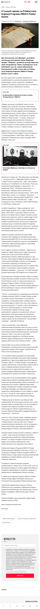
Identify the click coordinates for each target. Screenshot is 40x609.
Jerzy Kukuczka (6, 522)
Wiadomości (18, 21)
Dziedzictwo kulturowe (29, 21)
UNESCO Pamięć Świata (8, 518)
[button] (38, 590)
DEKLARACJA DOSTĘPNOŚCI (31, 601)
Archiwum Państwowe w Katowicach (26, 518)
